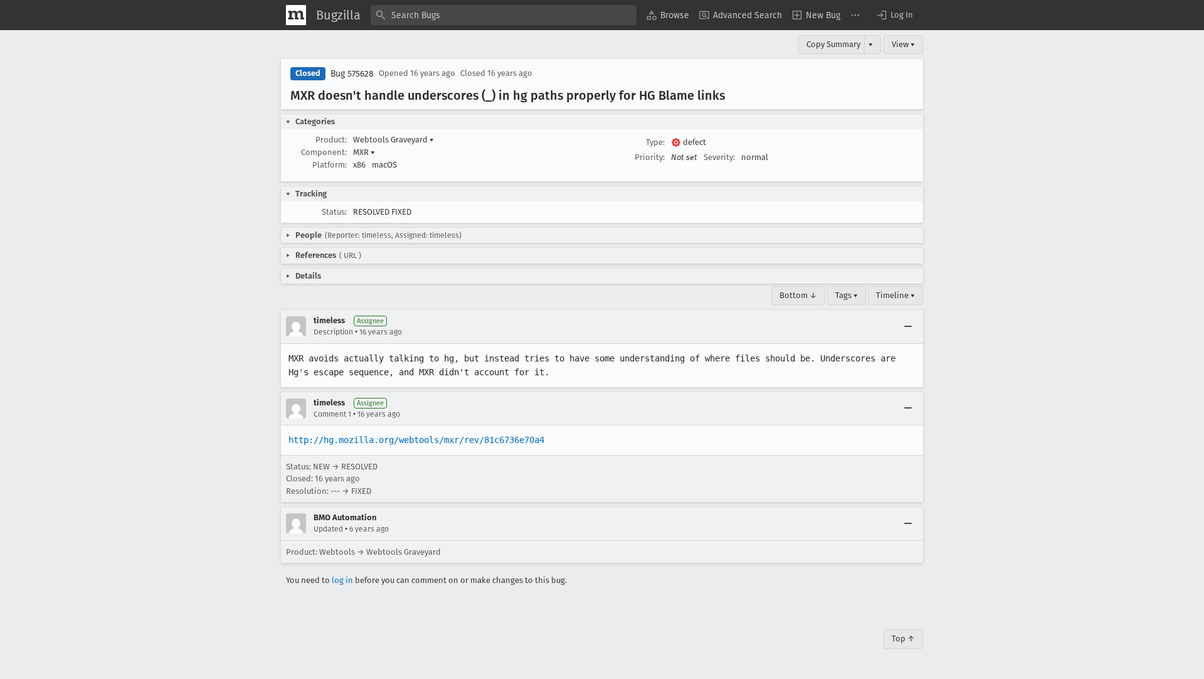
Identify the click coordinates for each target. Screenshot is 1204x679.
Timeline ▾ (895, 295)
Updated (328, 529)
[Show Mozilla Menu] (296, 15)
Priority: (650, 157)
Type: (655, 142)
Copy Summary (833, 44)
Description (333, 332)
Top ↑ (903, 638)
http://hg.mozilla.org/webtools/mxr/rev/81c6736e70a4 (416, 440)
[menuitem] (668, 15)
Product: (331, 139)
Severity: (719, 157)
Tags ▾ (846, 295)
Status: (334, 212)
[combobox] (503, 15)
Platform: (329, 164)
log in (342, 580)
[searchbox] (503, 15)
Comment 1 (332, 414)
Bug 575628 (352, 73)
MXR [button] (364, 152)
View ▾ (903, 44)
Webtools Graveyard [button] (393, 139)
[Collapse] (908, 326)
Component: (324, 152)
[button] (894, 15)
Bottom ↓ (798, 295)
